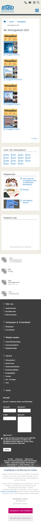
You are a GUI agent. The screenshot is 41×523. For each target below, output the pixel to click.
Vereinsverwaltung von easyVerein (20, 247)
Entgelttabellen (10, 373)
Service (11, 22)
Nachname (21, 407)
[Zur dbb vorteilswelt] (12, 293)
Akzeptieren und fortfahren (20, 511)
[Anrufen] (25, 3)
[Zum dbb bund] (12, 259)
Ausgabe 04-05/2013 (14, 79)
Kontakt (10, 459)
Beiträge (26, 190)
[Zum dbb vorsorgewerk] (12, 282)
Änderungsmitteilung (12, 367)
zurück (34, 138)
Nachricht (21, 415)
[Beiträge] (11, 193)
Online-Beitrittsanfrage (12, 342)
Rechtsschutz (9, 363)
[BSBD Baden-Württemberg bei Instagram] (33, 3)
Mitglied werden (12, 337)
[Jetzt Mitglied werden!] (11, 204)
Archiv (8, 390)
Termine (8, 376)
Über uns (9, 304)
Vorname (6, 407)
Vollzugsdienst (21, 22)
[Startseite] (5, 22)
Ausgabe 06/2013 (13, 55)
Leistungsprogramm (11, 345)
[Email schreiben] (29, 3)
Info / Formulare (10, 380)
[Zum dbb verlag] (12, 271)
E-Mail (5, 415)
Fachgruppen (9, 327)
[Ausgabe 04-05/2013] (11, 68)
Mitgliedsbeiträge (11, 348)
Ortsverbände (9, 330)
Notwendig (21, 501)
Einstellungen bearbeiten (20, 518)
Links (7, 383)
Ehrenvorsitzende (11, 315)
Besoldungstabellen (11, 370)
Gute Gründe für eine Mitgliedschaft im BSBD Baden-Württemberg (29, 182)
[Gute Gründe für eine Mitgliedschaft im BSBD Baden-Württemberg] (11, 182)
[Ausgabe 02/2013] (11, 93)
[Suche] (37, 3)
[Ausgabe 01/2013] (11, 118)
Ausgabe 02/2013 (13, 104)
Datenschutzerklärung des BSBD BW (23, 438)
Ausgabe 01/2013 (13, 129)
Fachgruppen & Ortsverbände (18, 322)
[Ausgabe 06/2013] (11, 43)
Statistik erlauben (21, 504)
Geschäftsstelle (10, 311)
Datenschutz (7, 435)
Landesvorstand (10, 308)
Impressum (19, 459)
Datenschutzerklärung (9, 491)
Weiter (7, 450)
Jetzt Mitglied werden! (27, 202)
